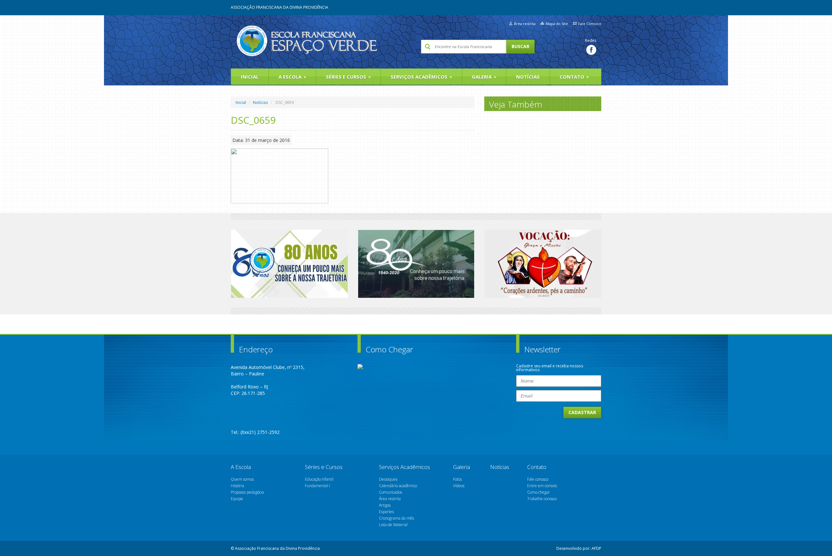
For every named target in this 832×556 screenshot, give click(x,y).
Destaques (388, 479)
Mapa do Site (557, 23)
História (237, 485)
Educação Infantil (319, 479)
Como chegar (538, 492)
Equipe (237, 498)
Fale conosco (537, 479)
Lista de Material (393, 524)
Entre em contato (542, 485)
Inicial (250, 76)
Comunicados (390, 492)
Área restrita (525, 23)
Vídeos (458, 485)
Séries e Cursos (347, 76)
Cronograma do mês (396, 518)
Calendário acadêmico (398, 485)
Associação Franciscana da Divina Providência (279, 7)
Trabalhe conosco (542, 498)
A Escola (291, 76)
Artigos (385, 505)
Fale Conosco (589, 23)
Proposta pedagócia (247, 492)
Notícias (528, 76)
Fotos (457, 479)
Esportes (386, 511)
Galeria (482, 76)
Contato (573, 76)
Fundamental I (317, 485)
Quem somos (242, 479)
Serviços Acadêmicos (420, 76)
